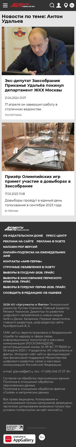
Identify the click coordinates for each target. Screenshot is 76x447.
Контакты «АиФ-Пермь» (22, 261)
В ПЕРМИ (11, 211)
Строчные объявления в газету (29, 267)
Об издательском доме (23, 235)
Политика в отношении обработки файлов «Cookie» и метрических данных (34, 390)
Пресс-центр (56, 235)
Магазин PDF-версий (20, 247)
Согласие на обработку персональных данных (36, 378)
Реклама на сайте (18, 241)
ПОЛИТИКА (13, 115)
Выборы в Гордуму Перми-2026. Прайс (34, 287)
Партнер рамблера (36, 428)
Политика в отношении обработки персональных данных (28, 383)
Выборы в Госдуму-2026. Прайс (28, 272)
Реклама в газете (51, 241)
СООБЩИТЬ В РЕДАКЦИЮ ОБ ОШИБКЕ (32, 293)
